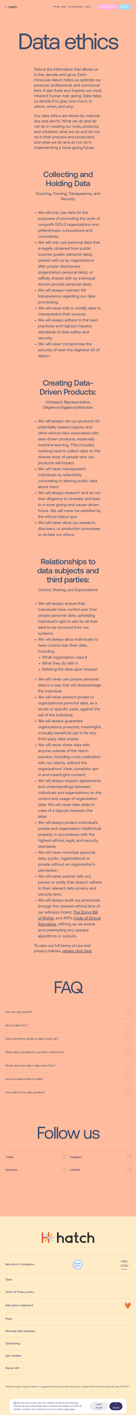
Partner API (12, 1368)
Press (8, 1319)
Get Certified (13, 1356)
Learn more (69, 1409)
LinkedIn (75, 1170)
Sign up (124, 7)
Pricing (56, 7)
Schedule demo (107, 7)
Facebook (11, 1170)
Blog (63, 7)
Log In (88, 7)
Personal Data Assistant (20, 1331)
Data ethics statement (19, 1305)
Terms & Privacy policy (19, 1292)
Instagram (76, 1157)
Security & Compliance (19, 1264)
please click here (77, 951)
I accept (115, 1406)
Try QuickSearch (75, 7)
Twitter (9, 1157)
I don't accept (98, 1406)
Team (8, 1279)
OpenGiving (12, 1343)
